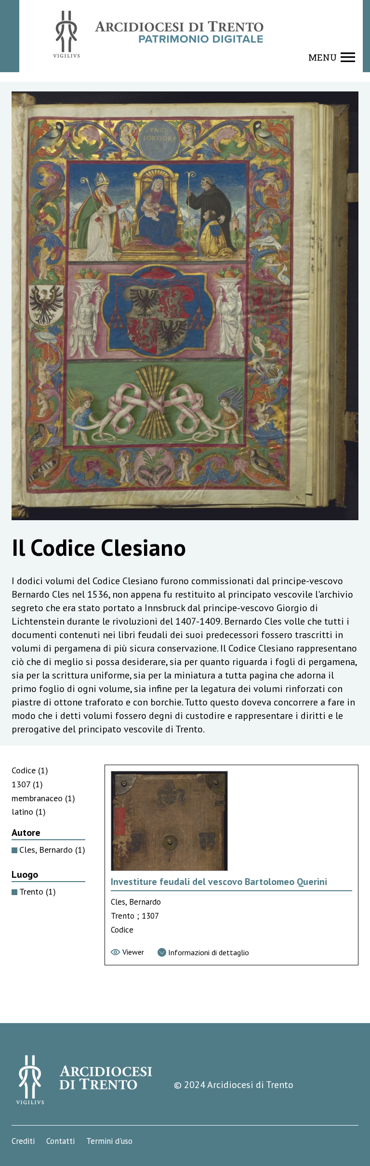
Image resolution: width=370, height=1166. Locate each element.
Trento (37, 891)
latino (29, 811)
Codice (30, 770)
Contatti (60, 1141)
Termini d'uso (109, 1141)
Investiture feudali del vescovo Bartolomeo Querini (219, 881)
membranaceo (43, 798)
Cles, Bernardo (52, 849)
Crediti (23, 1141)
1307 (27, 784)
